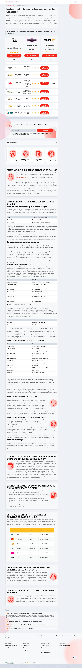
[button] (31, 118)
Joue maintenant (32, 55)
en (75, 1)
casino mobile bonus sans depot (26, 238)
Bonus (13, 5)
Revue (32, 59)
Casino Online (8, 5)
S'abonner (45, 130)
